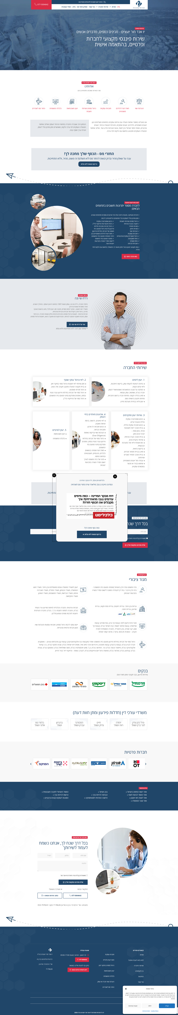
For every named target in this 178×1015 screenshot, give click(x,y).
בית (118, 7)
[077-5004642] (35, 4)
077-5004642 (42, 4)
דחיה (149, 1006)
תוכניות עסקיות (105, 108)
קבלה (167, 1006)
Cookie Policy (154, 1011)
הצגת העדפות (132, 1006)
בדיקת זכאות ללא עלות (89, 164)
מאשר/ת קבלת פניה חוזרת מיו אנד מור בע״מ (131, 538)
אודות (114, 7)
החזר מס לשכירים (38, 108)
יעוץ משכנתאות (72, 108)
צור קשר (92, 7)
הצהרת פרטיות (146, 1011)
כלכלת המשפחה (55, 108)
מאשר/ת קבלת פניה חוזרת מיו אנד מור (73, 875)
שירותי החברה (103, 7)
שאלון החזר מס (82, 7)
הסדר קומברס (66, 7)
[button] (126, 989)
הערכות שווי (139, 108)
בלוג (74, 7)
